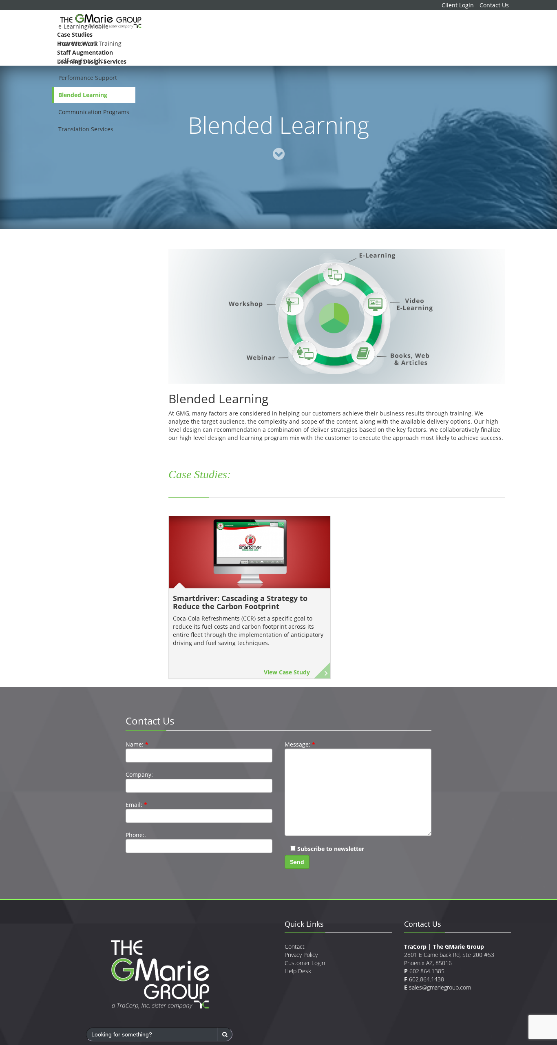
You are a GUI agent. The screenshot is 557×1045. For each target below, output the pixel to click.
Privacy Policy (301, 997)
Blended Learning (82, 95)
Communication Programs (93, 112)
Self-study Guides (82, 60)
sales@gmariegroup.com (440, 1030)
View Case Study (287, 714)
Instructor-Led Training (90, 43)
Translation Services (85, 129)
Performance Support (87, 78)
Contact (295, 989)
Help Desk (298, 1013)
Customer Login (305, 1005)
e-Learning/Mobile (83, 26)
